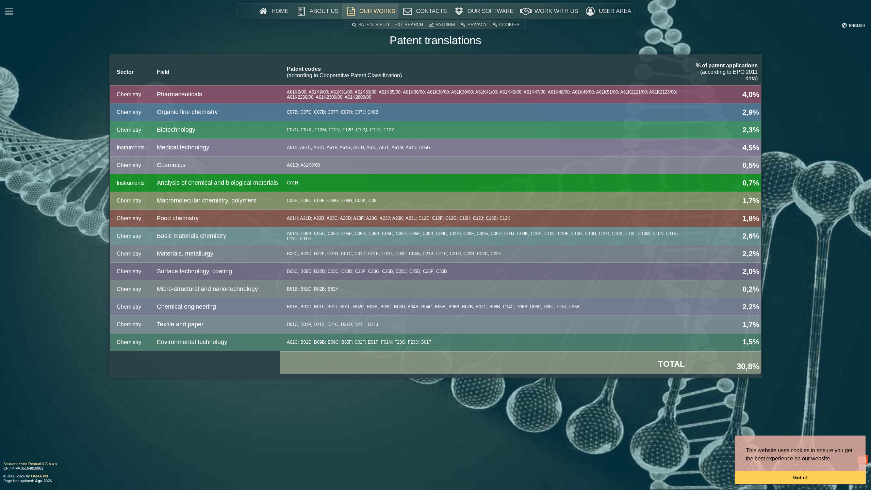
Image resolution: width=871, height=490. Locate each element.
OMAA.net (39, 476)
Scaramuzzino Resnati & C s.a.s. (30, 464)
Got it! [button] (800, 477)
